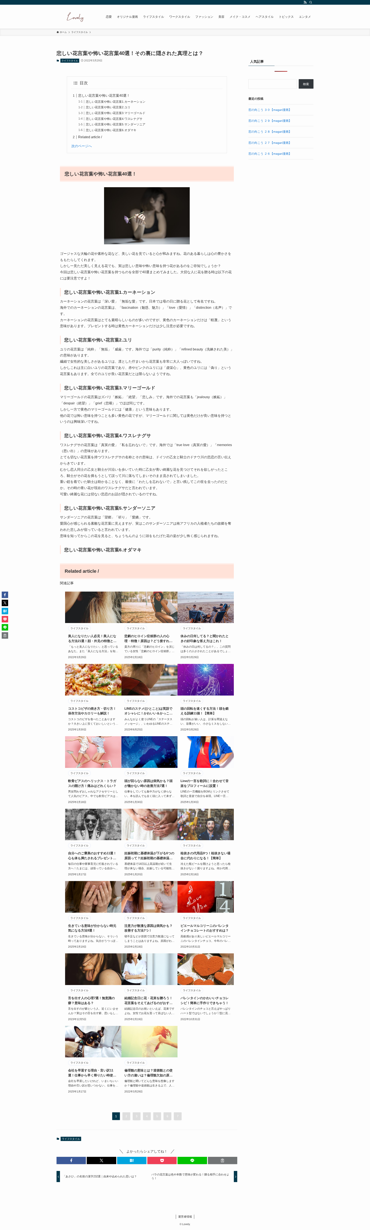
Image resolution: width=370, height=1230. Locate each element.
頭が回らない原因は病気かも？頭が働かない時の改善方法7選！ (148, 783)
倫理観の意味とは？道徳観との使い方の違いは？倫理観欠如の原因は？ (148, 1073)
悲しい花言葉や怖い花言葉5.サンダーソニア (115, 124)
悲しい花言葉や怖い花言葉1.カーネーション (115, 101)
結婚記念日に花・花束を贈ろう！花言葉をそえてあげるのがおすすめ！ (148, 1000)
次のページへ (81, 146)
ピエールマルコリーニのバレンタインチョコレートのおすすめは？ (205, 928)
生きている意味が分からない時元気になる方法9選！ (92, 928)
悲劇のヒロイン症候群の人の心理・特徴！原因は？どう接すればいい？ (148, 638)
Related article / (90, 137)
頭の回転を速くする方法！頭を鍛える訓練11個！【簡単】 (205, 711)
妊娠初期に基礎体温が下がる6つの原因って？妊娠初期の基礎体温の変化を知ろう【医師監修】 (149, 856)
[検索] (310, 2)
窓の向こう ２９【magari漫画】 (270, 120)
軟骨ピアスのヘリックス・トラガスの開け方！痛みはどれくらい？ (92, 783)
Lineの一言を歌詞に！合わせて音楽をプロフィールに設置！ (205, 783)
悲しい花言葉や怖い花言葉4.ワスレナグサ (114, 118)
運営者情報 (185, 1216)
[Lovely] (76, 16)
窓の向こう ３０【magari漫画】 (270, 109)
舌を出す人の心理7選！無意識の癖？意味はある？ (91, 1000)
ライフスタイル (69, 60)
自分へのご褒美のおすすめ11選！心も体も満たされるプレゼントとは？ (92, 856)
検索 (306, 84)
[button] (71, 1160)
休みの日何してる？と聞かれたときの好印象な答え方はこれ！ (205, 638)
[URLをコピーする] (222, 1160)
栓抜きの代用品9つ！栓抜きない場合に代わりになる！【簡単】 (205, 855)
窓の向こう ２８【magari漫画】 (270, 131)
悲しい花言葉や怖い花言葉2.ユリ (108, 107)
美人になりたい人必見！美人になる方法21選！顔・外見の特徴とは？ (92, 638)
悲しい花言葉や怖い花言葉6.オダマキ (111, 130)
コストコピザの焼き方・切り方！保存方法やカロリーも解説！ (92, 711)
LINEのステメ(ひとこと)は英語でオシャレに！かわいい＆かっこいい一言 (148, 711)
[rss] (305, 2)
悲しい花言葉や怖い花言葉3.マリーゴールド (115, 113)
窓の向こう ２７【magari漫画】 (270, 142)
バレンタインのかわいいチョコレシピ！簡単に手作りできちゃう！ (205, 1000)
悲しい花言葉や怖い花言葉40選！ (104, 95)
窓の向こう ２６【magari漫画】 (270, 153)
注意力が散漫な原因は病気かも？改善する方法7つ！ (148, 928)
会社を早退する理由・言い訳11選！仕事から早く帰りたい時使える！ (92, 1073)
